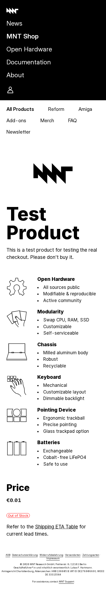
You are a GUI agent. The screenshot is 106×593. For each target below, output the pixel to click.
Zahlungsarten (90, 554)
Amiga (85, 109)
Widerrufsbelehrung (51, 554)
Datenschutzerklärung (25, 554)
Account (10, 90)
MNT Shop (22, 36)
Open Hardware (29, 49)
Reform (56, 109)
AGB (8, 554)
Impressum (53, 558)
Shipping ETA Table (56, 527)
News (14, 23)
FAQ (72, 121)
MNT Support (66, 581)
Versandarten (73, 554)
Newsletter (18, 132)
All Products (20, 109)
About (15, 75)
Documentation (28, 62)
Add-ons (16, 121)
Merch (47, 121)
